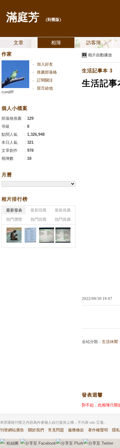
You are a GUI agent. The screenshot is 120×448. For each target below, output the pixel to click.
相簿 (56, 42)
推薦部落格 (47, 72)
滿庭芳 (22, 17)
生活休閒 (110, 341)
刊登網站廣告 (12, 430)
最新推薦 (63, 210)
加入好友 (45, 64)
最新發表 (14, 210)
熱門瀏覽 (14, 219)
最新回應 (38, 210)
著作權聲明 (98, 430)
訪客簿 (93, 42)
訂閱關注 (45, 80)
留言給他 (45, 88)
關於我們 (36, 430)
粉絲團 (12, 443)
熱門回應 (38, 219)
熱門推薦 (63, 219)
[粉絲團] (2, 441)
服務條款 (76, 430)
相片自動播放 (100, 55)
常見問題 (56, 430)
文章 (18, 42)
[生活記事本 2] (14, 235)
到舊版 (53, 19)
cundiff (8, 92)
